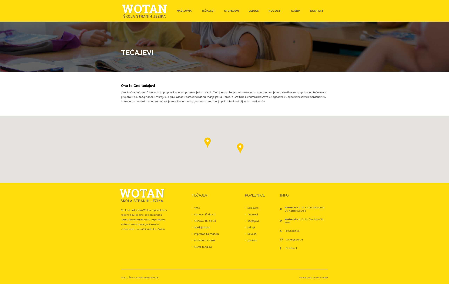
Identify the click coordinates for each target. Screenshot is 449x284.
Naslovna (184, 11)
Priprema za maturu (206, 234)
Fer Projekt (322, 277)
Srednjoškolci (202, 227)
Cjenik (295, 11)
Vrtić (197, 208)
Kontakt (316, 11)
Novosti (275, 11)
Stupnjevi (231, 11)
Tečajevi (208, 11)
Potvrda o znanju (204, 240)
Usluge (254, 11)
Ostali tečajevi (203, 247)
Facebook (291, 248)
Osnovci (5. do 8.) (205, 221)
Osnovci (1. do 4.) (205, 214)
